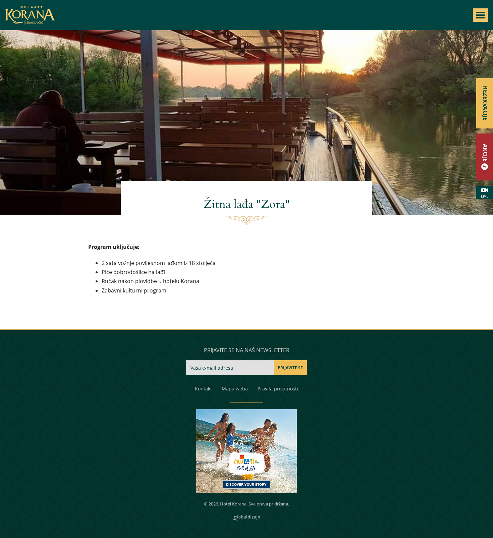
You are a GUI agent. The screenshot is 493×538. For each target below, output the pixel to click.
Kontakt (203, 388)
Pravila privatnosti (278, 388)
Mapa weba (235, 388)
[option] (246, 122)
